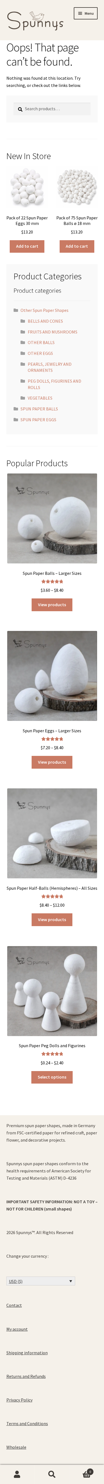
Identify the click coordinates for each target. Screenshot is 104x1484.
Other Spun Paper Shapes (45, 310)
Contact (14, 1305)
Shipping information (27, 1352)
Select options (52, 1077)
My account (17, 1329)
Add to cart (27, 246)
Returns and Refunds (26, 1376)
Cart (80, 1470)
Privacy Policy (19, 1400)
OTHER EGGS (40, 353)
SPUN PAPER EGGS (38, 419)
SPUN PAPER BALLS (39, 409)
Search (52, 1474)
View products (52, 604)
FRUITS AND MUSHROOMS (52, 332)
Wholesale (16, 1447)
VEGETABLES (40, 398)
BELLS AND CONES (45, 321)
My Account (17, 1474)
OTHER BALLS (41, 342)
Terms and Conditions (27, 1423)
